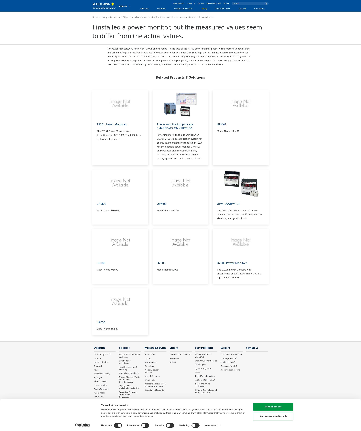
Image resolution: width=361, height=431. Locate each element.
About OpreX (200, 364)
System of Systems (203, 368)
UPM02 (101, 204)
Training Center (227, 358)
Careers (201, 3)
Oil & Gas (98, 358)
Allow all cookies (273, 406)
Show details (211, 425)
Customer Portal (228, 366)
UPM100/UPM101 (228, 204)
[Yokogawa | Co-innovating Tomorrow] (104, 5)
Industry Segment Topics (206, 360)
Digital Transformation (205, 376)
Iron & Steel (99, 396)
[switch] (145, 425)
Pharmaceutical (100, 385)
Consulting (149, 366)
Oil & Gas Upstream (102, 354)
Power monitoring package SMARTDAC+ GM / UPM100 (175, 126)
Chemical (98, 366)
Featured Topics (222, 8)
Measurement (151, 362)
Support (242, 8)
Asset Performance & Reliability (128, 368)
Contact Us (259, 8)
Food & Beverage (101, 389)
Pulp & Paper (99, 393)
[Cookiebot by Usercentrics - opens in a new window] (82, 425)
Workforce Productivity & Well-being (129, 355)
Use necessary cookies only (273, 416)
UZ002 (101, 263)
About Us (191, 3)
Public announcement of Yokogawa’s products (155, 384)
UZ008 (101, 322)
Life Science (150, 380)
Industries (144, 8)
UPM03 (161, 204)
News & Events (179, 3)
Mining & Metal (100, 381)
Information (150, 354)
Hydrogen (98, 377)
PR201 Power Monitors (112, 124)
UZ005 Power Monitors (232, 263)
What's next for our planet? (203, 355)
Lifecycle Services (152, 376)
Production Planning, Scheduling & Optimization (128, 394)
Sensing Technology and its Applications (206, 391)
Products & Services (183, 8)
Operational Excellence (129, 373)
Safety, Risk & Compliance (125, 361)
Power (96, 370)
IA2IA (197, 372)
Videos (173, 362)
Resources (115, 17)
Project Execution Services (152, 371)
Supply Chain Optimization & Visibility (129, 386)
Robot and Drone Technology (202, 384)
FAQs (125, 17)
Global (226, 3)
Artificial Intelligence (204, 380)
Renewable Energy (102, 373)
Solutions (161, 8)
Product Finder (227, 362)
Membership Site (214, 3)
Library (204, 8)
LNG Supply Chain (101, 362)
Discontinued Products (154, 390)
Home (95, 17)
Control (148, 358)
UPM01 (221, 124)
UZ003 (161, 263)
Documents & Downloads (180, 354)
